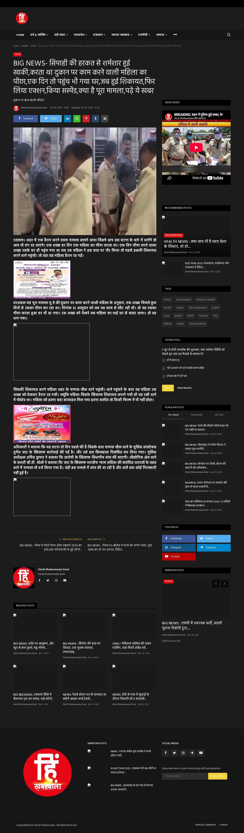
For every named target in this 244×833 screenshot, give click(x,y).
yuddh (215, 308)
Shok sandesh (183, 300)
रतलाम (33, 46)
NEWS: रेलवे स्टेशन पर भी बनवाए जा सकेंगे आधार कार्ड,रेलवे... (84, 697)
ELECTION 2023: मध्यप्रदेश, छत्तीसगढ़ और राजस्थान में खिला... (207, 265)
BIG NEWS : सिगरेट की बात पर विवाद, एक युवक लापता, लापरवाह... (81, 648)
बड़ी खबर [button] (60, 35)
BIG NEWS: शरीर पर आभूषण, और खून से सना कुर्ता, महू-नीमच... (33, 646)
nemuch (203, 316)
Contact (223, 825)
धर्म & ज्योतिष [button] (38, 35)
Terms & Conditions (205, 825)
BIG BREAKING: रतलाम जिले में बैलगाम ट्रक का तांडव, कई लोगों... (33, 697)
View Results (184, 388)
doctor (167, 308)
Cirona (167, 300)
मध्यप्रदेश (24, 46)
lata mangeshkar (198, 308)
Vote (168, 388)
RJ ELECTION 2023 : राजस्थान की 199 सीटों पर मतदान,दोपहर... (133, 770)
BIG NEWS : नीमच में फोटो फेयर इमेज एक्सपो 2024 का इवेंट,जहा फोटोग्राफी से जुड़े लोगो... (51, 547)
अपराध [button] (160, 35)
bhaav (180, 308)
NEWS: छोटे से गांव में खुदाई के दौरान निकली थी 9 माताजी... (130, 697)
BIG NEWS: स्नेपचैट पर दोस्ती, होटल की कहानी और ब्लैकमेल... (205, 466)
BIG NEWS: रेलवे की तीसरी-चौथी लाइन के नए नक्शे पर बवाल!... (207, 428)
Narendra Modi (197, 324)
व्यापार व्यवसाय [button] (121, 35)
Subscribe (217, 776)
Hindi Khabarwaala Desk (34, 108)
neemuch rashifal (205, 300)
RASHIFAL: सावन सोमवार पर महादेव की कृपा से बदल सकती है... (206, 485)
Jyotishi (178, 316)
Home (20, 35)
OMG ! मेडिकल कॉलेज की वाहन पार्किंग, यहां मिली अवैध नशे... (131, 646)
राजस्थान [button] (98, 35)
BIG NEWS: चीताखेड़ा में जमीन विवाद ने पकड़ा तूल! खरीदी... (205, 447)
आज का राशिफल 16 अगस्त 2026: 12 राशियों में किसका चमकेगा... (207, 504)
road (166, 316)
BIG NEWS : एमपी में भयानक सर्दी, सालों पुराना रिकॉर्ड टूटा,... (192, 626)
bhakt (191, 316)
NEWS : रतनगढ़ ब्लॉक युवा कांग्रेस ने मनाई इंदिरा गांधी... (131, 753)
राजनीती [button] (143, 35)
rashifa (180, 324)
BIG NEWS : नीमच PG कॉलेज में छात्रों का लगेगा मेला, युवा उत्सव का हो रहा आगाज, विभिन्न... (120, 547)
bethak (167, 324)
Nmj (215, 316)
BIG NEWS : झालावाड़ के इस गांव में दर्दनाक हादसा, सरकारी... (132, 788)
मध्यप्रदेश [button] (79, 35)
